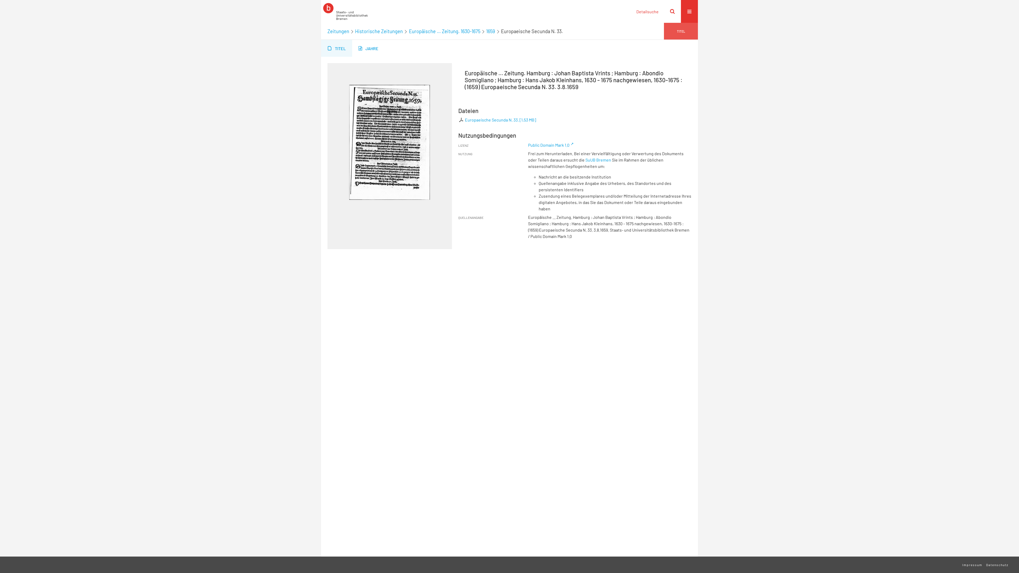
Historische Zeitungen (379, 31)
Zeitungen (338, 31)
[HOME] (345, 11)
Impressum (972, 565)
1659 (490, 31)
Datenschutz (997, 565)
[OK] (672, 11)
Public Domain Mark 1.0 (548, 144)
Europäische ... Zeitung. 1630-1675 (444, 31)
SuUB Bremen (598, 159)
